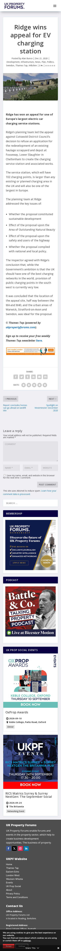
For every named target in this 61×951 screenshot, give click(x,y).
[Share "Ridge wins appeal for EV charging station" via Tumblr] (27, 377)
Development (13, 61)
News (37, 61)
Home (9, 864)
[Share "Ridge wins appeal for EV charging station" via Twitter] (22, 377)
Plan (44, 61)
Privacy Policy (13, 893)
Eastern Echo (12, 872)
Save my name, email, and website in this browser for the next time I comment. (29, 476)
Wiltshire (33, 65)
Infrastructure (27, 61)
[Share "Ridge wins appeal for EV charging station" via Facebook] (16, 377)
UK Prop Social (13, 886)
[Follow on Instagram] (20, 848)
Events (9, 882)
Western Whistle (14, 879)
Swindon (10, 65)
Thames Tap (21, 65)
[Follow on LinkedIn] (26, 848)
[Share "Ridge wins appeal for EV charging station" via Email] (39, 377)
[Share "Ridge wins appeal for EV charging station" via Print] (45, 377)
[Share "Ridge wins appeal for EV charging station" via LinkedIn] (33, 377)
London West (13, 875)
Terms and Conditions (17, 897)
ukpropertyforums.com (20, 327)
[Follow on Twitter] (14, 848)
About (9, 890)
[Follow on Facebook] (8, 848)
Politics (50, 61)
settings (27, 940)
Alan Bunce (27, 58)
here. (39, 340)
